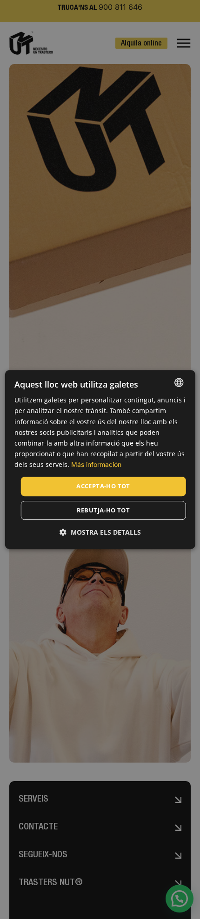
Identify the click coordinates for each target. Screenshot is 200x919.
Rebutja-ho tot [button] (103, 510)
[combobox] (178, 382)
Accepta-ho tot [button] (103, 486)
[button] (100, 532)
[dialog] (100, 459)
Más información (96, 464)
